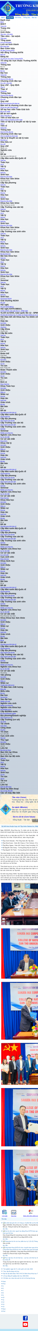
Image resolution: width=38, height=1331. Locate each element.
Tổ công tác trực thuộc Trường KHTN (11, 58)
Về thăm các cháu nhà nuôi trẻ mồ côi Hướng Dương (19, 1278)
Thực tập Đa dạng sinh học (11, 1271)
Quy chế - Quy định (6, 83)
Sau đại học (3, 697)
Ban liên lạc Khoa (5, 750)
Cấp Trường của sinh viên (8, 424)
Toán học (3, 160)
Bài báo (2, 404)
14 (3, 1306)
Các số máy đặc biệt (6, 791)
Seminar (2, 429)
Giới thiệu (18, 17)
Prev (4, 1284)
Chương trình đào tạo (6, 79)
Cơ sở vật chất (4, 437)
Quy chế (2, 99)
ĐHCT (3, 17)
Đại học (2, 71)
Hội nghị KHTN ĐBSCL (7, 307)
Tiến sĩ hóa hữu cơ (6, 115)
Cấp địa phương (5, 416)
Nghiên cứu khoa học (6, 664)
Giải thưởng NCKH (6, 298)
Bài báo (2, 636)
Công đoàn (3, 725)
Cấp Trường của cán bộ (7, 420)
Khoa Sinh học (4, 559)
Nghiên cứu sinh (5, 701)
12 (3, 1302)
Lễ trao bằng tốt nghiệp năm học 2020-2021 (16, 1276)
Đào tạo (34, 17)
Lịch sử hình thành (5, 42)
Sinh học (3, 172)
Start (4, 1281)
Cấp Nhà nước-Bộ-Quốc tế (8, 412)
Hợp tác (2, 396)
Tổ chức (2, 730)
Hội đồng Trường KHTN (7, 50)
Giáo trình (3, 632)
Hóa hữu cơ (3, 140)
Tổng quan (3, 38)
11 (3, 1300)
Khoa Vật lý (3, 441)
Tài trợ (2, 778)
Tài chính (3, 721)
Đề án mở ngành (5, 111)
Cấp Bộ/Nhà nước (5, 709)
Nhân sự (2, 624)
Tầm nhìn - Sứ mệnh (6, 34)
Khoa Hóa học (4, 498)
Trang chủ (10, 17)
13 (3, 1304)
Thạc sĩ (2, 87)
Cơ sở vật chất (4, 669)
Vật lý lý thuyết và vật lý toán (9, 136)
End (4, 1311)
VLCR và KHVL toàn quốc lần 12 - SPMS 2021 (14, 311)
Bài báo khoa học (5, 254)
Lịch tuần (4, 1216)
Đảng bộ (2, 54)
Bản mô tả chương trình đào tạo (9, 103)
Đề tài (2, 640)
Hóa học (2, 168)
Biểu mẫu (3, 689)
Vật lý (2, 164)
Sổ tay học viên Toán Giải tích (9, 107)
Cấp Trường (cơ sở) (6, 717)
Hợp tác (2, 628)
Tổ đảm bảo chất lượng (7, 685)
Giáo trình (3, 400)
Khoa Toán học (4, 384)
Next (4, 1309)
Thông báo (26, 17)
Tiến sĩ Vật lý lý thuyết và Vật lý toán (11, 119)
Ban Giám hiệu (4, 46)
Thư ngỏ (2, 738)
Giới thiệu (3, 620)
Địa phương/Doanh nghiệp (8, 713)
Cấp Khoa (3, 327)
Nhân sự (2, 392)
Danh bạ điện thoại (5, 786)
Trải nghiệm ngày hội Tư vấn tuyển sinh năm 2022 (18, 1269)
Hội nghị (2, 302)
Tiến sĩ (2, 123)
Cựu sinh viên (4, 555)
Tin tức (2, 363)
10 (3, 1297)
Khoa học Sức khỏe (6, 176)
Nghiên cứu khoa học (6, 433)
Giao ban (13, 1216)
